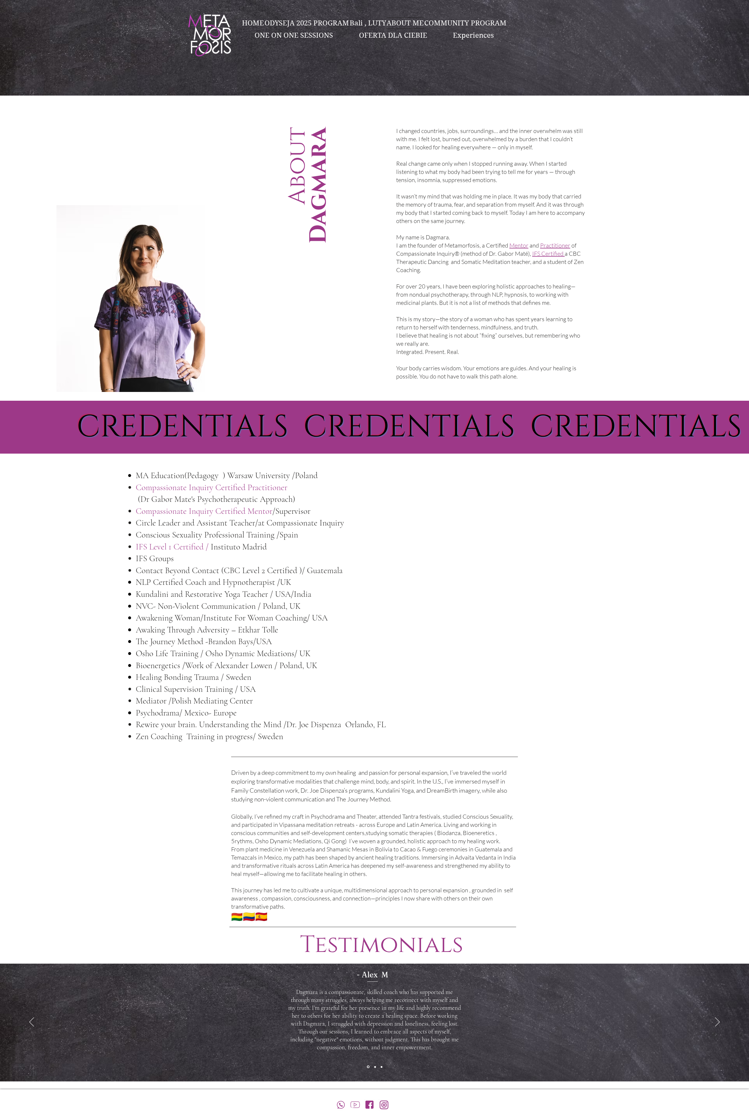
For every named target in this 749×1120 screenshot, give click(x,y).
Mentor (518, 245)
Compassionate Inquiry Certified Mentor (204, 511)
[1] (355, 1104)
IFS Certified (548, 253)
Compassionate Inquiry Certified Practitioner (212, 487)
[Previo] (31, 1022)
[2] (341, 1104)
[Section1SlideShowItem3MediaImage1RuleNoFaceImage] (381, 1067)
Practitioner (555, 245)
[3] (384, 1104)
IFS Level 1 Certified (171, 547)
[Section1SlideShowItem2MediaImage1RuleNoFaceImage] (375, 1067)
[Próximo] (717, 1022)
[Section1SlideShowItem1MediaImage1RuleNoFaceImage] (368, 1067)
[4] (369, 1104)
